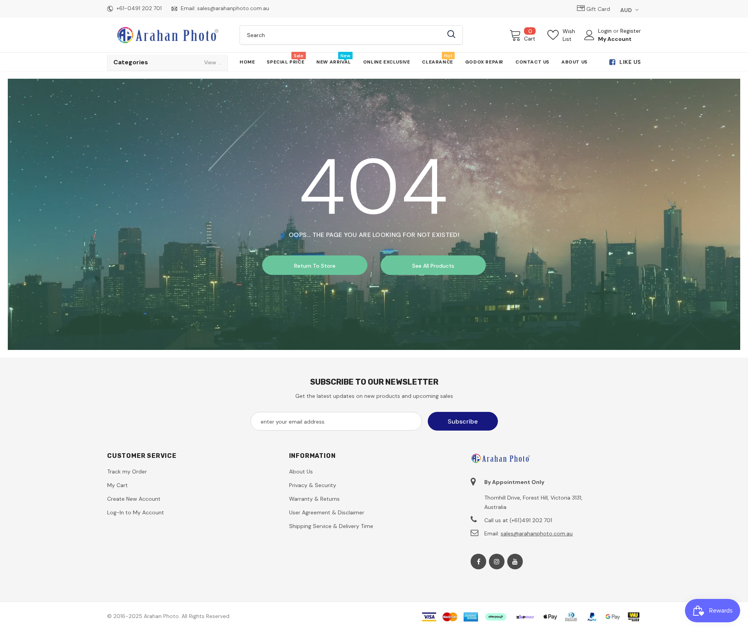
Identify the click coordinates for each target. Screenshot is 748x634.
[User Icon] (589, 35)
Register (630, 30)
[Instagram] (497, 561)
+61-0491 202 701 (139, 8)
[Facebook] (478, 561)
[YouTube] (515, 561)
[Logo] (167, 34)
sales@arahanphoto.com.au (233, 8)
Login (605, 30)
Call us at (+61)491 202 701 (518, 520)
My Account (615, 38)
